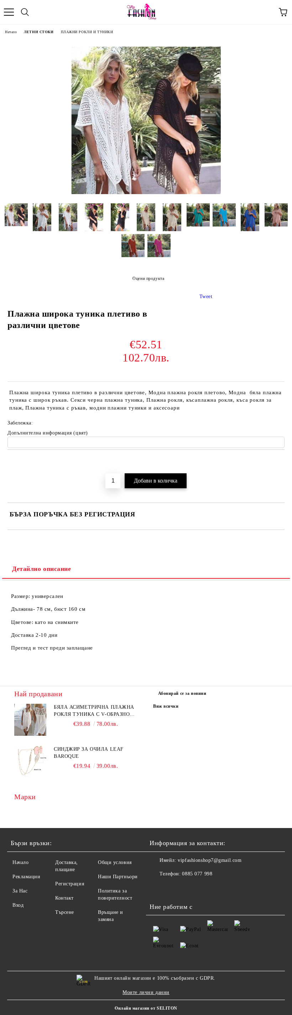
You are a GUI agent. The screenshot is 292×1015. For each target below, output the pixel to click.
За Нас (19, 891)
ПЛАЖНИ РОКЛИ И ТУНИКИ (87, 32)
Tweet (206, 296)
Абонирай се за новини (182, 693)
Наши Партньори (118, 876)
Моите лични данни (146, 992)
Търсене (64, 912)
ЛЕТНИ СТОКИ (38, 32)
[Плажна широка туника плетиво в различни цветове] (146, 192)
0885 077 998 (197, 873)
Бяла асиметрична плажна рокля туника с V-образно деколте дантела (94, 711)
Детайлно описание (41, 568)
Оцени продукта (148, 278)
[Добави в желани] (279, 462)
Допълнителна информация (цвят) (47, 433)
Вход (18, 905)
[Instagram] (174, 888)
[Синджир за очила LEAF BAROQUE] (30, 762)
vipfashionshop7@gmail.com (209, 860)
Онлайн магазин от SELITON (146, 1008)
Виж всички (166, 706)
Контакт (64, 898)
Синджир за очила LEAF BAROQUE (89, 752)
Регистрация (69, 883)
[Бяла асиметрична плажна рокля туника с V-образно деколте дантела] (30, 720)
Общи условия (115, 862)
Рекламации (26, 876)
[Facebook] (159, 888)
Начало (11, 32)
